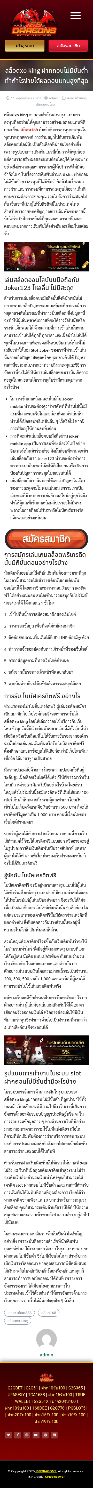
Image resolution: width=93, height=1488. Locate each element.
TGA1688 (36, 1394)
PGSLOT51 (78, 1408)
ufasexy (16, 1394)
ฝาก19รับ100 (46, 1421)
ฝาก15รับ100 (60, 1394)
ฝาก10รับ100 (53, 1388)
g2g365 (75, 1388)
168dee (39, 1408)
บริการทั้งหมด (76, 97)
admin (54, 97)
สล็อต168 (48, 1312)
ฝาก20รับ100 (64, 1401)
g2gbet (15, 1388)
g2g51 (32, 1388)
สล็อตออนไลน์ (45, 104)
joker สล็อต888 (19, 1312)
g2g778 (57, 1408)
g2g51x (41, 1401)
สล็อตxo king (17, 1320)
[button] (75, 15)
